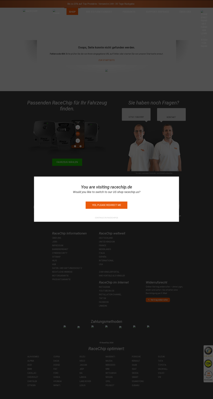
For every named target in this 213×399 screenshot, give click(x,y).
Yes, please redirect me (106, 205)
